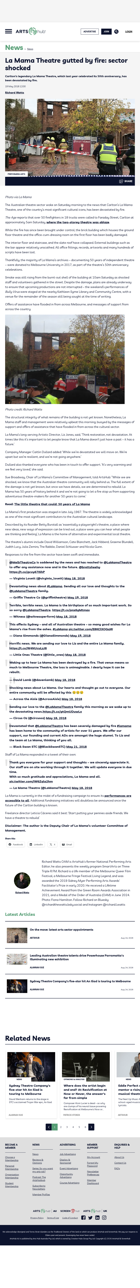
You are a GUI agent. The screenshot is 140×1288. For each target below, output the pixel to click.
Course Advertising (69, 1182)
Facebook (83, 1217)
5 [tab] (79, 1127)
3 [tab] (67, 1127)
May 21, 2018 (76, 747)
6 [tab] (85, 1127)
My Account (93, 1157)
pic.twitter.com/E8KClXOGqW (91, 629)
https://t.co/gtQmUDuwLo (62, 711)
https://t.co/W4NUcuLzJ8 (28, 648)
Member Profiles (41, 1194)
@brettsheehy (89, 567)
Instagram (104, 1217)
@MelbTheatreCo (22, 562)
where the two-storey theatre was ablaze (77, 222)
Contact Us (120, 1162)
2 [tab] (60, 1127)
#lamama (124, 726)
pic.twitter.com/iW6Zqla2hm (31, 781)
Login (128, 31)
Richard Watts (14, 92)
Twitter (90, 1218)
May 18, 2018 (74, 578)
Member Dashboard (93, 1182)
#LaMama (54, 586)
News (30, 48)
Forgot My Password (92, 1164)
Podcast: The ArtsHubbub (39, 1179)
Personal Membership (11, 1167)
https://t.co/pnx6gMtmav (71, 610)
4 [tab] (73, 1127)
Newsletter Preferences (93, 1173)
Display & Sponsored (65, 1161)
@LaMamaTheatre (118, 562)
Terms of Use (53, 1217)
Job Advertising (68, 1154)
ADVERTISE (89, 31)
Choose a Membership (11, 1159)
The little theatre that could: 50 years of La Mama (52, 504)
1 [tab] (54, 1127)
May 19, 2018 (77, 597)
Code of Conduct (70, 1217)
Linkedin (97, 1217)
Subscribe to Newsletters (38, 1187)
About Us (119, 1157)
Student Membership (11, 1185)
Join (106, 31)
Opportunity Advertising (66, 1176)
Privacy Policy (37, 1217)
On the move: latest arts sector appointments (61, 929)
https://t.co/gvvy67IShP (27, 572)
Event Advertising (69, 1168)
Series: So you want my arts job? (42, 1170)
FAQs (117, 1168)
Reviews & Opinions (37, 1161)
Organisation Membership (12, 1176)
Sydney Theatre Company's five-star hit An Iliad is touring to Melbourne (80, 981)
